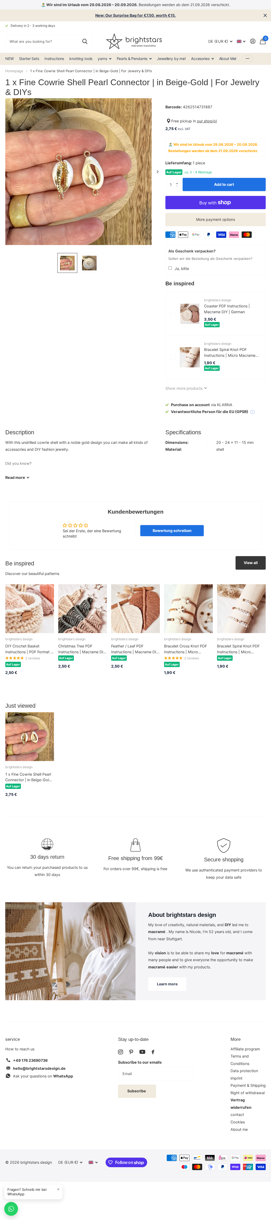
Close (265, 15)
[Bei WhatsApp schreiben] (11, 1209)
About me (239, 1129)
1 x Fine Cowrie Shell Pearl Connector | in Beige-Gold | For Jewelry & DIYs (29, 777)
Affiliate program (245, 1049)
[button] (178, 179)
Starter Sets (29, 58)
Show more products (184, 388)
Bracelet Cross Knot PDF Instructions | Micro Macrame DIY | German (185, 649)
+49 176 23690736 (30, 1060)
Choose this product (173, 313)
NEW (9, 58)
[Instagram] (120, 1052)
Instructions (54, 58)
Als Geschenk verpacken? (192, 251)
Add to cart (224, 184)
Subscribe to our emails (140, 1062)
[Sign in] (252, 41)
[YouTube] (142, 1052)
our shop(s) (207, 121)
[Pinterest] (131, 1052)
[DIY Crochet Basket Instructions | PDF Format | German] (29, 608)
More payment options (215, 219)
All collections (104, 59)
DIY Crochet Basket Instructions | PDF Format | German (28, 649)
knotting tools (80, 58)
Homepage (14, 71)
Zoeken (85, 41)
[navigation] (67, 263)
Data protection (244, 1070)
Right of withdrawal (248, 1092)
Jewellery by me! (171, 58)
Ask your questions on (43, 1076)
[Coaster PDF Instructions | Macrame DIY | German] (190, 314)
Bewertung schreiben (172, 530)
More (236, 1039)
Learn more (167, 984)
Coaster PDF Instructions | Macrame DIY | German (227, 309)
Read (15, 477)
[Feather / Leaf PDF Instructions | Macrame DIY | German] (135, 608)
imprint (236, 1078)
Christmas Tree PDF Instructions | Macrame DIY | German (82, 649)
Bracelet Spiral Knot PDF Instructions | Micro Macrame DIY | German (229, 352)
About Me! (228, 58)
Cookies (238, 1122)
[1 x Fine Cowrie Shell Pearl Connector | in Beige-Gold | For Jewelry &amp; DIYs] (29, 736)
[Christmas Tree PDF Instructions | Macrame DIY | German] (82, 608)
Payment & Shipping (248, 1085)
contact (237, 1114)
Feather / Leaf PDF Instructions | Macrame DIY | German (135, 649)
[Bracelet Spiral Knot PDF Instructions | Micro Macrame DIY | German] (190, 357)
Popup (252, 411)
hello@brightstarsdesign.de (39, 1068)
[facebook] (153, 1052)
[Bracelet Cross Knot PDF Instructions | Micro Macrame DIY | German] (188, 608)
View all (251, 562)
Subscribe (137, 1091)
